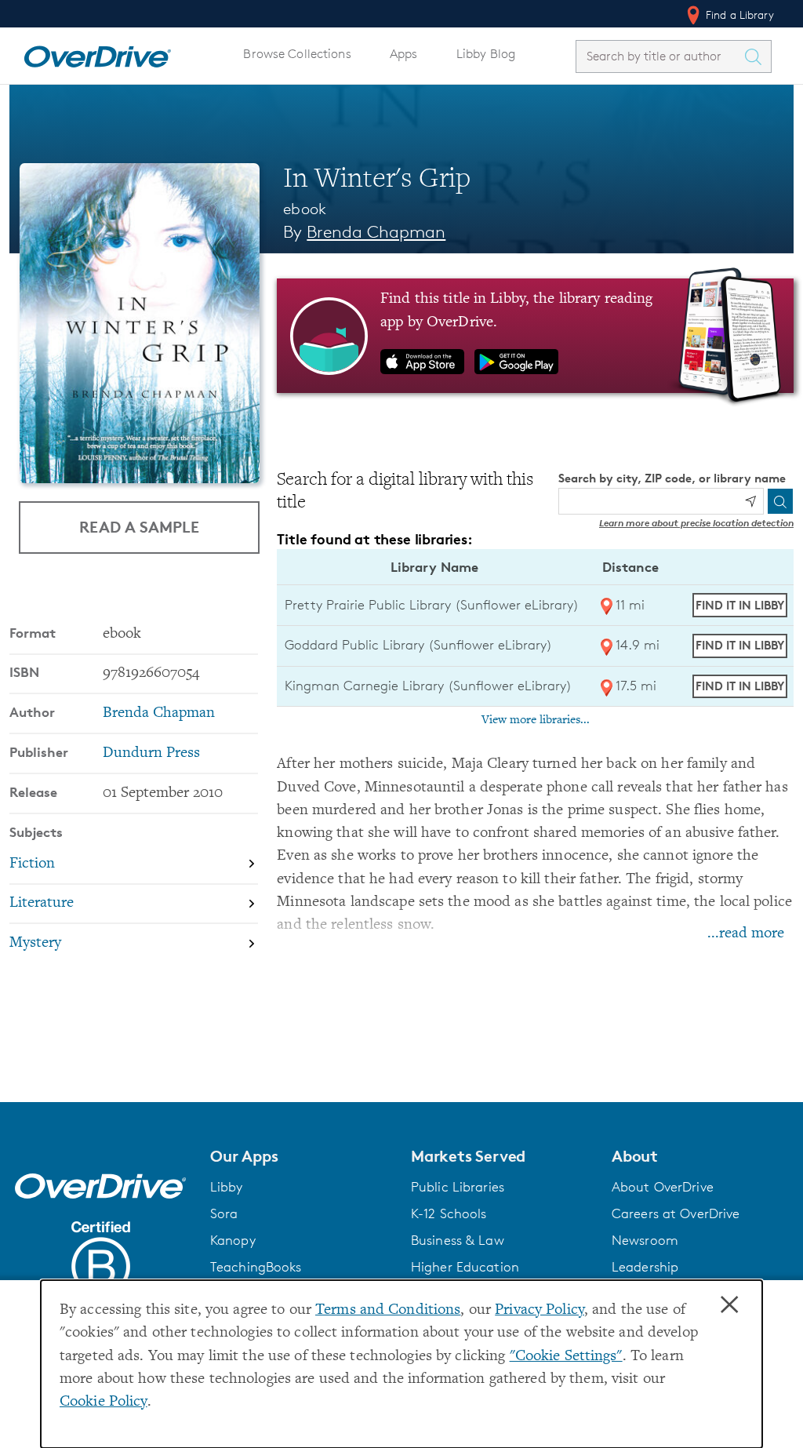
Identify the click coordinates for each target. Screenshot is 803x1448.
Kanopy (233, 1240)
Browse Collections (297, 53)
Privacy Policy (539, 1310)
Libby (226, 1187)
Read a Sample (139, 527)
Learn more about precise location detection (696, 523)
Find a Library (738, 14)
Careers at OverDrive (675, 1213)
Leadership (645, 1267)
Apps (404, 53)
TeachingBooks (256, 1267)
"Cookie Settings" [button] (566, 1356)
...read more (745, 933)
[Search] (780, 501)
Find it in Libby (740, 605)
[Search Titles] (757, 56)
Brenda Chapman (376, 232)
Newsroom (645, 1240)
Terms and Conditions (387, 1310)
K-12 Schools (448, 1213)
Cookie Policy (103, 1402)
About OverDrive (663, 1187)
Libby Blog (485, 53)
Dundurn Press (151, 753)
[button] (301, 1156)
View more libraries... (535, 720)
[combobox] (659, 56)
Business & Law (457, 1240)
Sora (224, 1213)
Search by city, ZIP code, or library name (672, 478)
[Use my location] (750, 501)
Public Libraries (457, 1187)
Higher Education (465, 1267)
